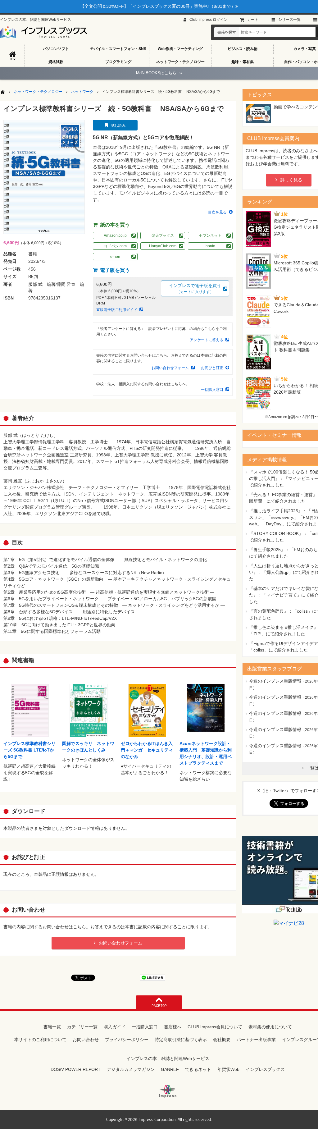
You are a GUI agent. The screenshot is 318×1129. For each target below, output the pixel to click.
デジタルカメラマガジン (131, 1069)
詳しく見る (291, 179)
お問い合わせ (86, 1039)
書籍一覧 (52, 1026)
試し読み (118, 125)
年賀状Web (228, 1069)
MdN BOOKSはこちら (159, 73)
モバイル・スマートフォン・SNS (118, 49)
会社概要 (221, 1039)
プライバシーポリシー (126, 1039)
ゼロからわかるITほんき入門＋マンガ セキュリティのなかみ (147, 750)
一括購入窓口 (212, 389)
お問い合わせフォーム (170, 368)
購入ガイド (114, 1026)
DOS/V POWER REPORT (76, 1069)
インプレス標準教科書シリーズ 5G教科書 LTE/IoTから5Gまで (29, 750)
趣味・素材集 (242, 62)
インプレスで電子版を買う (195, 288)
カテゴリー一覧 (82, 1026)
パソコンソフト (56, 49)
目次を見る (217, 212)
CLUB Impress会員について (215, 1026)
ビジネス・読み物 (242, 49)
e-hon (115, 256)
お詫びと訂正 (212, 368)
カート (252, 19)
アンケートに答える (206, 340)
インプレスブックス (265, 1069)
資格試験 (55, 62)
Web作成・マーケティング (180, 49)
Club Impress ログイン (208, 19)
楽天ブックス (163, 235)
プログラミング (118, 62)
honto (210, 246)
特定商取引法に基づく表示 (181, 1039)
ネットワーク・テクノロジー (180, 62)
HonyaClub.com (162, 246)
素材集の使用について (270, 1026)
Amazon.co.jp (115, 235)
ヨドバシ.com (115, 246)
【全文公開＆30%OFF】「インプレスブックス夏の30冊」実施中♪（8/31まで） (157, 6)
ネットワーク (82, 91)
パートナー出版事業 (256, 1039)
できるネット (198, 1069)
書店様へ (172, 1026)
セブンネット (210, 235)
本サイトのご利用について (40, 1039)
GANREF (170, 1069)
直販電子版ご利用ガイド (116, 310)
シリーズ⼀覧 (289, 19)
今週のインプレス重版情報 (275, 681)
